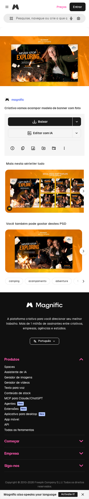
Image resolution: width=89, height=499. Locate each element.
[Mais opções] (64, 148)
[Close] (82, 494)
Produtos (11, 359)
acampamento (37, 281)
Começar (11, 441)
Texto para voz (14, 388)
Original (28, 37)
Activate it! (68, 494)
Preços (62, 7)
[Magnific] (44, 306)
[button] (44, 341)
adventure (62, 281)
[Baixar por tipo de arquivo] (76, 121)
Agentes (13, 404)
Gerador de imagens (18, 377)
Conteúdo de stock (17, 393)
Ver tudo (38, 164)
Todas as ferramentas (19, 430)
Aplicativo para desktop (24, 414)
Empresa (11, 453)
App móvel (11, 419)
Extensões (15, 409)
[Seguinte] (83, 191)
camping (14, 281)
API (6, 424)
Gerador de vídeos (17, 382)
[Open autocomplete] (10, 18)
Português (44, 341)
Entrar (77, 7)
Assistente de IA (15, 372)
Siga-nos (11, 465)
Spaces (9, 367)
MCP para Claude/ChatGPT (23, 398)
